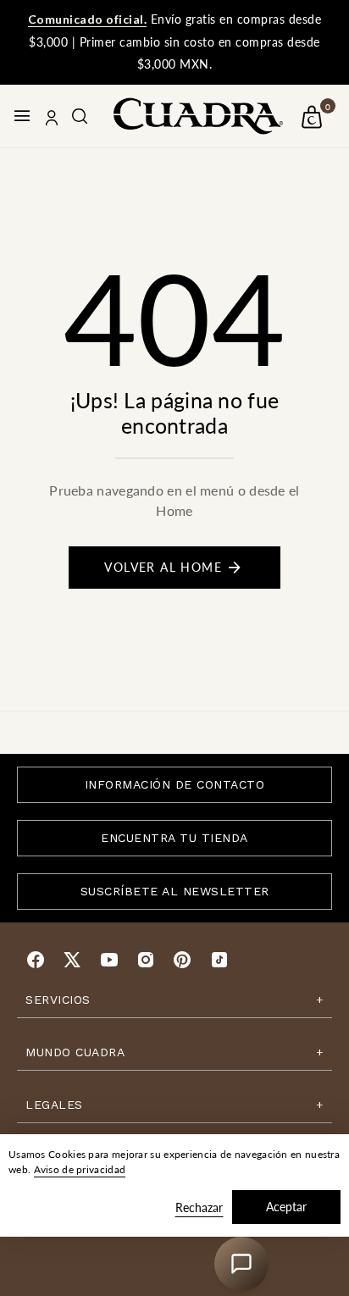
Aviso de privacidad (80, 1169)
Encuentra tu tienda (174, 838)
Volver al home (163, 567)
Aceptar (286, 1206)
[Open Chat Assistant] (241, 1264)
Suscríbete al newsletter (174, 891)
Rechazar (199, 1207)
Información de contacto (175, 784)
